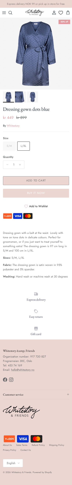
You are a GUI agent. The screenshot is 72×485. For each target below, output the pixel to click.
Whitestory (13, 126)
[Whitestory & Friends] (34, 13)
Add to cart (36, 180)
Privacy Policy (9, 450)
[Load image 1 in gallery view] (36, 54)
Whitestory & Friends (21, 472)
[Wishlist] (61, 13)
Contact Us (25, 450)
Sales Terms (21, 445)
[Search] (12, 13)
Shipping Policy (56, 445)
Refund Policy (38, 445)
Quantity (8, 157)
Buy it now (36, 193)
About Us (7, 445)
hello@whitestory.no (22, 370)
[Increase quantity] (21, 165)
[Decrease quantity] (6, 165)
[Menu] (4, 13)
